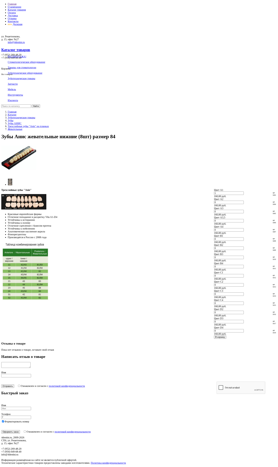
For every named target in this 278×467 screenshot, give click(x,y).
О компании (14, 6)
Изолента (13, 100)
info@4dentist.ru (16, 42)
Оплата (12, 12)
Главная (12, 4)
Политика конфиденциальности (108, 463)
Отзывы (12, 18)
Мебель (12, 89)
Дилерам (17, 24)
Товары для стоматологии (22, 67)
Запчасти (13, 84)
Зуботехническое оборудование (25, 73)
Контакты (13, 21)
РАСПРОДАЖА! (17, 56)
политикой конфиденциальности (67, 386)
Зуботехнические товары (21, 78)
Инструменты (15, 94)
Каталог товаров (17, 9)
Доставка (13, 15)
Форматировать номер (17, 421)
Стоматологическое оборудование (26, 62)
